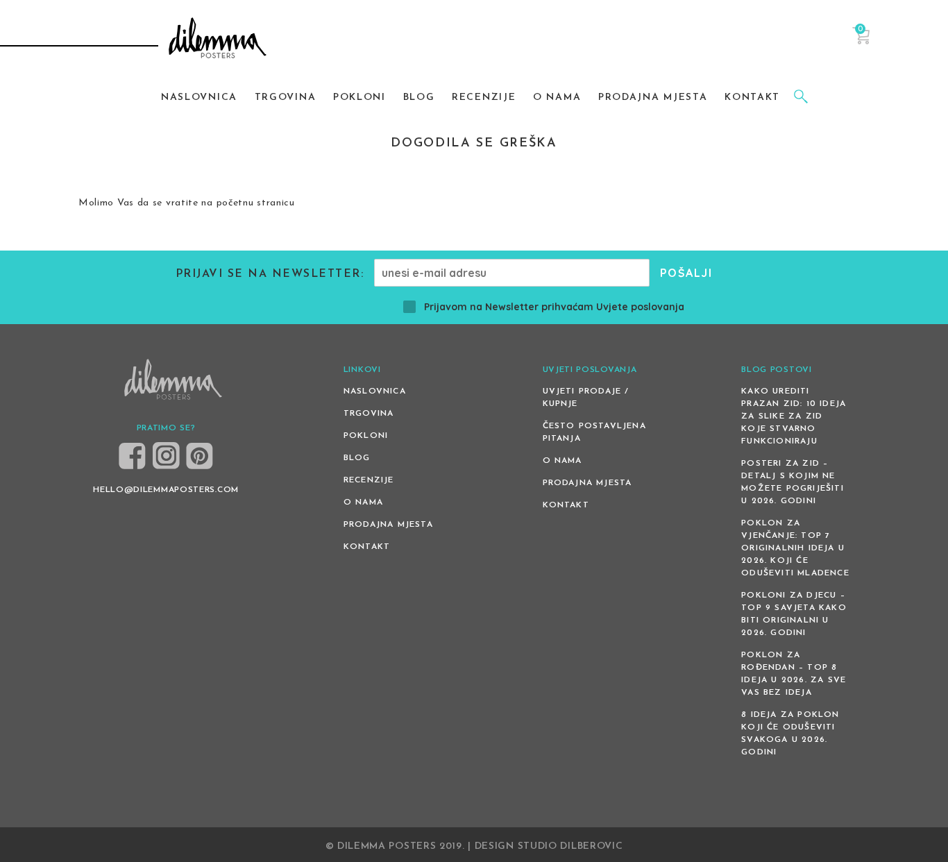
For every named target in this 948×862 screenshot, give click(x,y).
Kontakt (367, 547)
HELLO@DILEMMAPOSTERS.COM (166, 490)
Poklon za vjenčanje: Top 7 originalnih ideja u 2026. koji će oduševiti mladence (795, 548)
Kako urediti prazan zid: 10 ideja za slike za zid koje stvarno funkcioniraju (793, 416)
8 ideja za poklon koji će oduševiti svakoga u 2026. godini (790, 734)
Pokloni (366, 436)
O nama (363, 502)
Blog (357, 458)
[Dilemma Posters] (217, 39)
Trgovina (369, 413)
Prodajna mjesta (388, 525)
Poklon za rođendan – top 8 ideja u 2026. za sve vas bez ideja (793, 674)
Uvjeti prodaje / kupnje (586, 397)
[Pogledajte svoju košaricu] (861, 42)
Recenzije (369, 480)
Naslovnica (375, 391)
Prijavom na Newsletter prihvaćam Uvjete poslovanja (554, 307)
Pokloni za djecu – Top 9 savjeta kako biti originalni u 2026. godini (794, 614)
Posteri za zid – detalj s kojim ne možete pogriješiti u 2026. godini (792, 482)
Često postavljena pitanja (594, 432)
